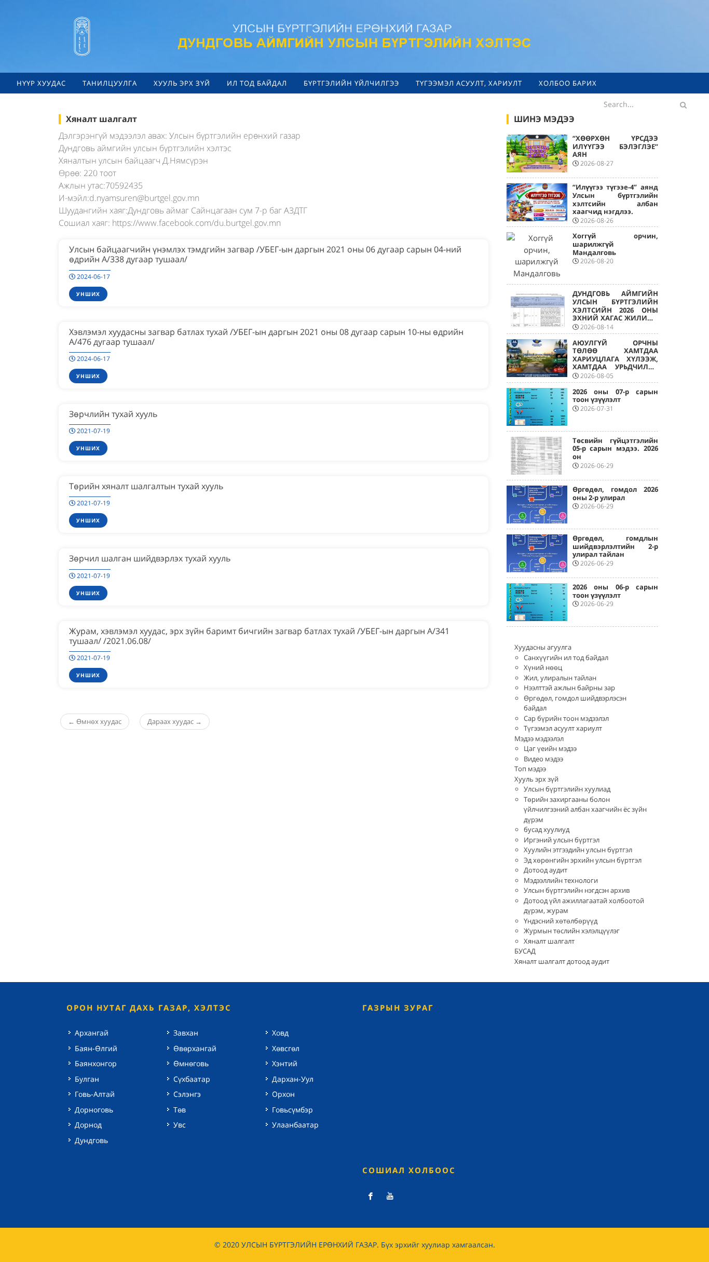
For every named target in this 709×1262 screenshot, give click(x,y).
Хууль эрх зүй (536, 779)
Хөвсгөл (285, 1048)
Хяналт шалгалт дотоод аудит (561, 961)
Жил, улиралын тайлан (560, 677)
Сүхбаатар (191, 1079)
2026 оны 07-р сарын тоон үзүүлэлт (615, 396)
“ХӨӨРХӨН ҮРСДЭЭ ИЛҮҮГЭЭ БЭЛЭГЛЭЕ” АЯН (615, 146)
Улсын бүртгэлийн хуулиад (567, 789)
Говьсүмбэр (292, 1110)
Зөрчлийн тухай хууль (113, 414)
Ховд (280, 1033)
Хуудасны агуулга (542, 647)
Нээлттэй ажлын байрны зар (569, 687)
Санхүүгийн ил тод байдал (566, 657)
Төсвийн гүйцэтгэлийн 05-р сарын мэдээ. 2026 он (615, 448)
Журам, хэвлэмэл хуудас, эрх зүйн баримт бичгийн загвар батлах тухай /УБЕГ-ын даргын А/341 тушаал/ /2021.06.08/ (259, 636)
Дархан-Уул (292, 1079)
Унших (88, 294)
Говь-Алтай (95, 1094)
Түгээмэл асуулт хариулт (563, 728)
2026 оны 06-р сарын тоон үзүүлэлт (615, 591)
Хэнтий (284, 1063)
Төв (179, 1110)
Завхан (185, 1033)
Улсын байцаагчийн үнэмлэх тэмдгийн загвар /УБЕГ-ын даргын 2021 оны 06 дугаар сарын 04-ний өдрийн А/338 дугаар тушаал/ (265, 254)
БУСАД (525, 951)
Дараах (174, 721)
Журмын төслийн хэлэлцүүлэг (572, 930)
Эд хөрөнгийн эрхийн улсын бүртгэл (583, 860)
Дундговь (91, 1140)
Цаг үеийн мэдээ (550, 748)
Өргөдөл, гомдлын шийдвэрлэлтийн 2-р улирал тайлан (615, 546)
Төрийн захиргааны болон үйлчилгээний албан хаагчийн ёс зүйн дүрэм (585, 809)
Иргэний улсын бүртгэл (561, 839)
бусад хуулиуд (546, 829)
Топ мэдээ (530, 768)
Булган (87, 1079)
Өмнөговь (191, 1063)
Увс (179, 1125)
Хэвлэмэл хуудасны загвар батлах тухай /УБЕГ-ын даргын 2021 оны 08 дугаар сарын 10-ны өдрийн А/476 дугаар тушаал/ (266, 336)
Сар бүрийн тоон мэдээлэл (566, 718)
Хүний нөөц (543, 667)
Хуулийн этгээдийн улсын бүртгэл (578, 849)
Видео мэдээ (543, 758)
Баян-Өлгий (96, 1048)
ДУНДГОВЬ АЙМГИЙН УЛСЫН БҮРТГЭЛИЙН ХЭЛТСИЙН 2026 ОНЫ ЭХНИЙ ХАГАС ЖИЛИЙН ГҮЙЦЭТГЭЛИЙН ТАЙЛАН (615, 314)
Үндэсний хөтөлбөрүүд (560, 920)
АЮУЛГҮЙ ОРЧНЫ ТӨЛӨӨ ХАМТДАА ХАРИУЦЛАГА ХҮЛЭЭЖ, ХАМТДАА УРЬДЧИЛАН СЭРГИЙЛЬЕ (615, 359)
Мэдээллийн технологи (561, 880)
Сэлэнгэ (187, 1094)
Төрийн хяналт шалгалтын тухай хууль (146, 486)
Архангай (91, 1033)
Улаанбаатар (295, 1125)
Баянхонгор (96, 1063)
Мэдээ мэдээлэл (539, 738)
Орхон (283, 1094)
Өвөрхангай (194, 1048)
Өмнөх (94, 721)
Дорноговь (94, 1110)
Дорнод (88, 1125)
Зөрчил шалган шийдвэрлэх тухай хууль (149, 558)
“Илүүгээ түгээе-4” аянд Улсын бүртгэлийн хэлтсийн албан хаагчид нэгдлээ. (615, 199)
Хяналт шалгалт (549, 941)
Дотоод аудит (545, 870)
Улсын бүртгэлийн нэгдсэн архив (577, 890)
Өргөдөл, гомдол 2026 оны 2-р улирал (615, 493)
